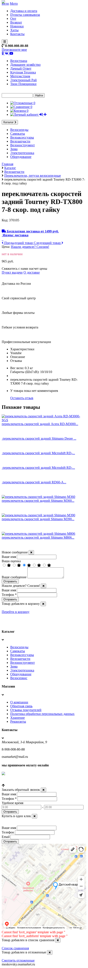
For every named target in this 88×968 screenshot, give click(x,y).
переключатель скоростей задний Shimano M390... (38, 519)
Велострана (18, 61)
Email (6, 837)
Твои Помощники (23, 84)
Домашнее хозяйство (25, 64)
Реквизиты (18, 721)
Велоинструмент (22, 145)
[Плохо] (39, 565)
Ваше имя (9, 557)
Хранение (17, 717)
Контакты (17, 34)
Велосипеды (19, 130)
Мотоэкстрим (20, 76)
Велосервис (18, 678)
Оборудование (20, 157)
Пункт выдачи (12, 272)
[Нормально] (29, 565)
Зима (14, 149)
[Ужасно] (49, 565)
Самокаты (17, 133)
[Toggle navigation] (5, 41)
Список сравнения (15, 948)
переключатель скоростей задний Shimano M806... (38, 537)
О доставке (31, 272)
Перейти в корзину (15, 612)
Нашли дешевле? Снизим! (30, 247)
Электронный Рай (23, 80)
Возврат (16, 22)
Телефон (9, 594)
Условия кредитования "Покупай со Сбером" (35, 782)
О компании (19, 702)
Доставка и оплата (23, 11)
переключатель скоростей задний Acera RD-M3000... (40, 424)
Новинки (17, 26)
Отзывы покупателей (25, 710)
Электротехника (22, 153)
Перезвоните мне (14, 49)
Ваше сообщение (14, 577)
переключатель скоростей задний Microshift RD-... (39, 453)
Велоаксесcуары (22, 137)
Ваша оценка (11, 561)
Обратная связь (21, 706)
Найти (39, 95)
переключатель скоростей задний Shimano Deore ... (39, 438)
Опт (13, 18)
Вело (5, 3)
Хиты (14, 30)
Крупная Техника (23, 72)
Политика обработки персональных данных (42, 714)
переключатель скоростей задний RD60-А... (34, 482)
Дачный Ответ (20, 68)
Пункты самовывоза (25, 14)
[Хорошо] (19, 565)
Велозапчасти (20, 141)
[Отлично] (9, 565)
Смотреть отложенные (18, 960)
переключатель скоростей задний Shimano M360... (38, 500)
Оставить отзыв (21, 398)
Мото (14, 3)
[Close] (31, 552)
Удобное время (12, 803)
